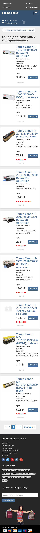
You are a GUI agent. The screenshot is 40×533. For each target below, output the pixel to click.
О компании (6, 4)
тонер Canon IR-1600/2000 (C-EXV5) (23, 473)
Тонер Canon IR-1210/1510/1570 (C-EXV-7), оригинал (26, 51)
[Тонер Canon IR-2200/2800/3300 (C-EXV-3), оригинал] (9, 219)
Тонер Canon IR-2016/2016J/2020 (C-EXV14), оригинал (27, 176)
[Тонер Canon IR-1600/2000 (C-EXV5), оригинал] (9, 97)
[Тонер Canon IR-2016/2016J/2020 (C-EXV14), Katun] (9, 136)
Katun (4, 480)
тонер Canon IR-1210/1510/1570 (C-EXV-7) (15, 470)
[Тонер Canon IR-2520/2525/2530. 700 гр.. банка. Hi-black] (9, 311)
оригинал (5, 473)
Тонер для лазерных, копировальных (18, 30)
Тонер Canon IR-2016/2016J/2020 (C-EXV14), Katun (27, 133)
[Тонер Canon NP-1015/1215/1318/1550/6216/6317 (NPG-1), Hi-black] (9, 340)
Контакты (6, 7)
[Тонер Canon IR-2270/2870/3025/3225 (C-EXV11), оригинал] (9, 264)
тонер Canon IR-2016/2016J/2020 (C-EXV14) (16, 477)
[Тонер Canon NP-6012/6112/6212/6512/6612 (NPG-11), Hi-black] (9, 384)
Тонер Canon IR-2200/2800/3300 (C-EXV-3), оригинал (26, 218)
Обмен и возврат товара (9, 453)
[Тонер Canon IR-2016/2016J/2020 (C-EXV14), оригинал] (9, 178)
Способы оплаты (7, 448)
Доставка (5, 455)
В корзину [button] (33, 77)
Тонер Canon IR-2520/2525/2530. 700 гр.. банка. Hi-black (27, 309)
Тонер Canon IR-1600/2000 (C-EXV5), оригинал (27, 94)
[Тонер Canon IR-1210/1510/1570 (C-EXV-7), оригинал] (9, 52)
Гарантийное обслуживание (10, 450)
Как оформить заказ (8, 446)
